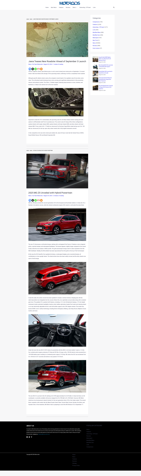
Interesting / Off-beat (98, 27)
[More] (41, 69)
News (29, 64)
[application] (76, 7)
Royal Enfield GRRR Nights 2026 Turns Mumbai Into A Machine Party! (105, 59)
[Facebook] (30, 69)
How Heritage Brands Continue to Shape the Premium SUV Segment (106, 87)
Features (95, 24)
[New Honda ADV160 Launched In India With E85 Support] (95, 67)
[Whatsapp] (35, 69)
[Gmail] (38, 69)
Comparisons (96, 22)
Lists (94, 29)
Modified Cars (96, 35)
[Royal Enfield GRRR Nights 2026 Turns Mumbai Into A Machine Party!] (95, 59)
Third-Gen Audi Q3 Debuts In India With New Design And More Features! (105, 79)
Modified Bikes (97, 32)
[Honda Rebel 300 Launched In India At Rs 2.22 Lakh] (95, 73)
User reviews (96, 48)
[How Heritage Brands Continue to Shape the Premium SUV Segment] (95, 87)
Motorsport (95, 37)
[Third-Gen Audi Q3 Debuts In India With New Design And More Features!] (95, 80)
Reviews (95, 45)
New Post (95, 40)
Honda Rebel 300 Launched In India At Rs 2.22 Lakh (105, 72)
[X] (32, 69)
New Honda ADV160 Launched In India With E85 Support (106, 65)
